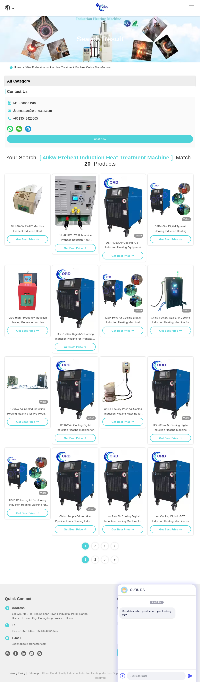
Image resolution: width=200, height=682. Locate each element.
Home (17, 67)
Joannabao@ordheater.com (32, 110)
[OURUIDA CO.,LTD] (102, 8)
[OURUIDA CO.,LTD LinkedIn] (23, 654)
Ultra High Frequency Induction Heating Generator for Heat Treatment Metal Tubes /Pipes (27, 322)
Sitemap (34, 673)
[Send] (190, 675)
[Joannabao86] (39, 654)
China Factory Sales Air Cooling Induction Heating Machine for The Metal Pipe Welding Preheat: (170, 322)
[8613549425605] (31, 654)
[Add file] (122, 675)
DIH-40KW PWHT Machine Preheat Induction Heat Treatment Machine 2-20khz (27, 231)
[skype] (28, 128)
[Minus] (190, 590)
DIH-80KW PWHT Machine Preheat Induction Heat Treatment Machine (75, 240)
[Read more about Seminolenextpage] (104, 559)
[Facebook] (15, 654)
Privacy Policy (17, 673)
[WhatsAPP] (10, 128)
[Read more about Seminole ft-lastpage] (114, 559)
